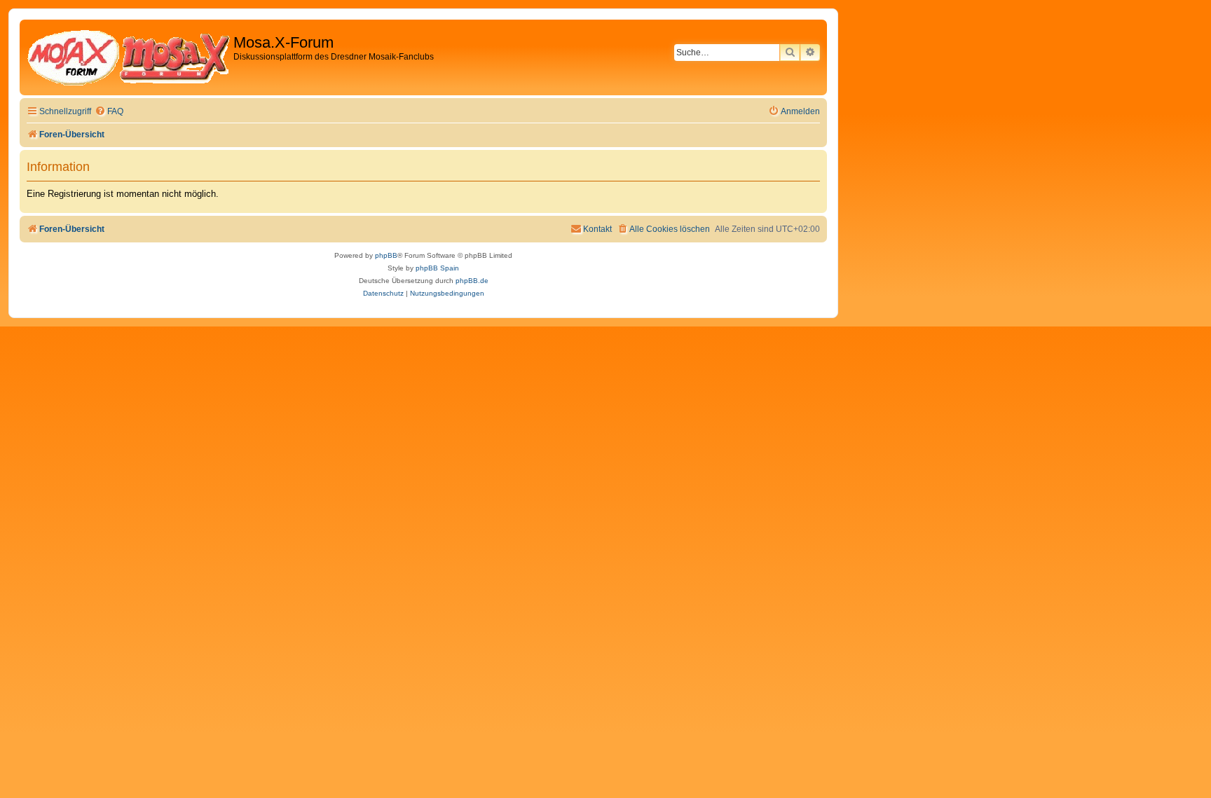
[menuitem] (109, 111)
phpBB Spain (437, 268)
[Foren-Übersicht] (128, 57)
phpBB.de (472, 280)
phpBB (386, 255)
